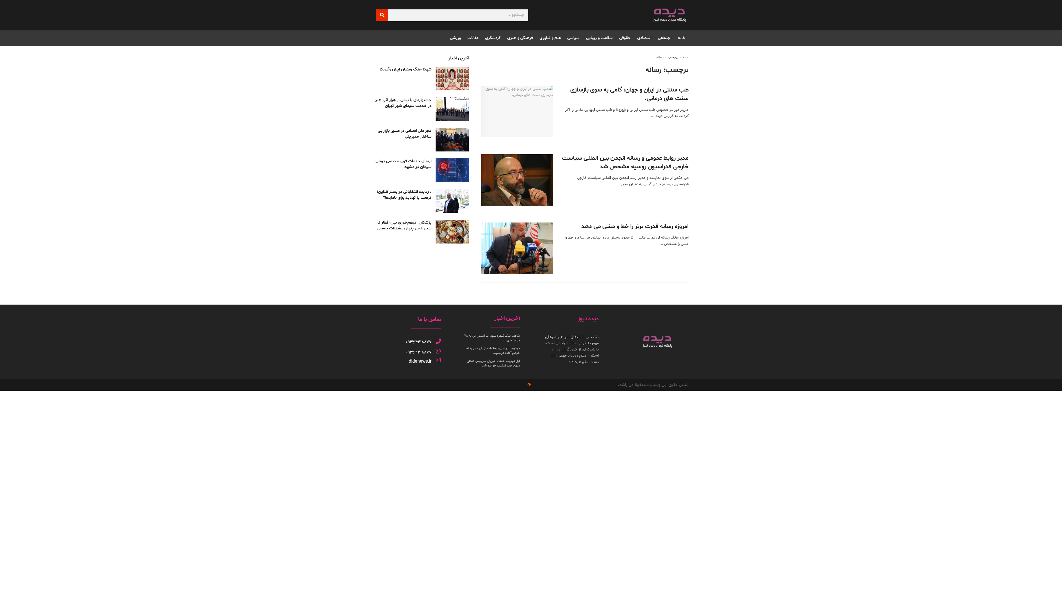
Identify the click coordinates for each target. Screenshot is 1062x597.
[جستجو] (382, 15)
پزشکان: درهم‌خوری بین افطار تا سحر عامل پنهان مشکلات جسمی (404, 225)
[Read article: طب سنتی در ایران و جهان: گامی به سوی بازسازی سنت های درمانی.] (517, 111)
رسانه (659, 57)
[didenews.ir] (438, 360)
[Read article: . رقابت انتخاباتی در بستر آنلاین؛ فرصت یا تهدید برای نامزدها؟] (452, 201)
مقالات (472, 38)
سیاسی (573, 38)
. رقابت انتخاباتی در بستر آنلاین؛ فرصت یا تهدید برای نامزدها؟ (404, 195)
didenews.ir (420, 361)
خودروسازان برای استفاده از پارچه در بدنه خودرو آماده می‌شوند (493, 350)
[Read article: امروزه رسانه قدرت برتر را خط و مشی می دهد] (517, 248)
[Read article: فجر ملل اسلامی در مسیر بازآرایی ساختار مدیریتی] (452, 140)
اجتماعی (664, 38)
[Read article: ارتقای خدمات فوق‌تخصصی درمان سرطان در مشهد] (452, 170)
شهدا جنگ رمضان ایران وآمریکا (405, 69)
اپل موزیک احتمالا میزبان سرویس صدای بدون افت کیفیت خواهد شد (493, 363)
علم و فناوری (550, 38)
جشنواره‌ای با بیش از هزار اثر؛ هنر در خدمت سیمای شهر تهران (403, 103)
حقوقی (625, 38)
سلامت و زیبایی (599, 38)
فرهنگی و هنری (520, 38)
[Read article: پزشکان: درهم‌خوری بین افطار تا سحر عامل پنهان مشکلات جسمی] (452, 231)
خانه (681, 38)
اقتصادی (644, 38)
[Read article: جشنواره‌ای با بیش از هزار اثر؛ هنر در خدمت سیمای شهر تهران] (452, 109)
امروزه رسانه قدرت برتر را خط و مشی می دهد (635, 226)
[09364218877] (438, 341)
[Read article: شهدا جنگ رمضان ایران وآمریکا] (452, 78)
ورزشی (455, 38)
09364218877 (418, 342)
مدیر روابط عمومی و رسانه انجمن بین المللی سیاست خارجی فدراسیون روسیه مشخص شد (625, 162)
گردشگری (493, 38)
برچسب (673, 57)
